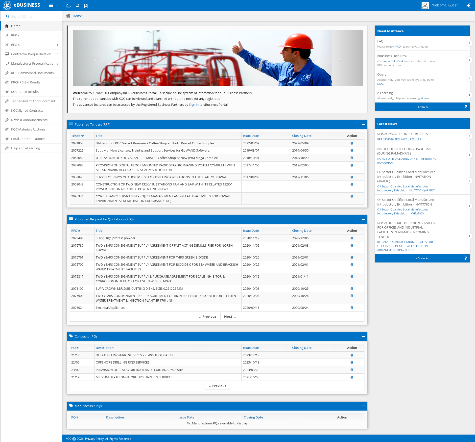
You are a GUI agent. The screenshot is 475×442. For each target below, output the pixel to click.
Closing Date (301, 135)
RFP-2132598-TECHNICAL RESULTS (399, 139)
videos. (425, 98)
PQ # (74, 347)
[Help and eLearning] (77, 5)
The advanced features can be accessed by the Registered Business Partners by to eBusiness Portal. (150, 104)
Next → (230, 316)
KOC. (380, 83)
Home (77, 16)
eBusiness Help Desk (390, 61)
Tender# (77, 135)
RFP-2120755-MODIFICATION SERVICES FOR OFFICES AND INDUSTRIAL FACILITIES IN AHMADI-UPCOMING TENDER (405, 245)
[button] (94, 58)
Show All (423, 106)
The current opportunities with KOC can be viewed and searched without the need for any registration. (148, 98)
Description (105, 347)
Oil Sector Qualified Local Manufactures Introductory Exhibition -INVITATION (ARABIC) (406, 188)
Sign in (194, 104)
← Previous (207, 316)
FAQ (398, 46)
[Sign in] (469, 5)
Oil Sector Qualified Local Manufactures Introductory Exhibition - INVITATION (402, 211)
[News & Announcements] (86, 5)
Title (99, 135)
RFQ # (75, 230)
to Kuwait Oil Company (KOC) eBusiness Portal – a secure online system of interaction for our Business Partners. (162, 93)
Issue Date (251, 135)
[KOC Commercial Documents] (68, 5)
